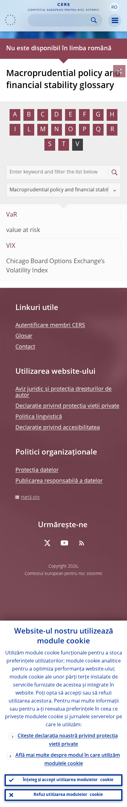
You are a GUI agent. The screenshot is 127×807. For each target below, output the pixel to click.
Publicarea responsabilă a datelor (59, 481)
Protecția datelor (37, 470)
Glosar (23, 336)
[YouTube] (64, 543)
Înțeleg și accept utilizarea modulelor (68, 780)
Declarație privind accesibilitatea (57, 427)
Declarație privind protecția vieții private (67, 406)
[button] (114, 7)
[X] (47, 543)
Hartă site (30, 497)
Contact (25, 347)
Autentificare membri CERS (50, 325)
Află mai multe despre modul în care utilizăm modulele (67, 759)
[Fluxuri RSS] (81, 543)
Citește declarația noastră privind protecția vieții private (68, 740)
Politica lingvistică (38, 417)
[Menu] (114, 20)
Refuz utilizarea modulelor (68, 795)
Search (94, 20)
